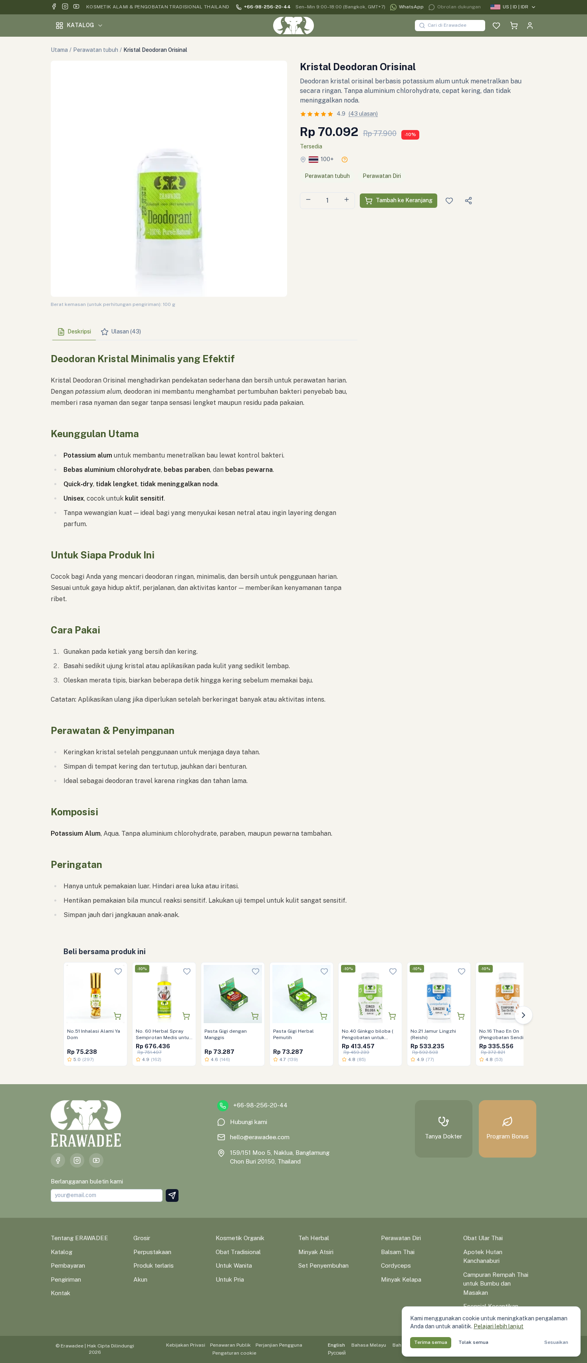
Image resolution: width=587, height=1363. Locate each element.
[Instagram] (65, 7)
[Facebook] (54, 7)
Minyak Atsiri (315, 1252)
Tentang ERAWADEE (79, 1238)
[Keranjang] (514, 25)
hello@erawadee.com (260, 1137)
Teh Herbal (313, 1238)
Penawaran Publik (230, 1345)
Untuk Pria (230, 1279)
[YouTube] (76, 7)
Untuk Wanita (234, 1265)
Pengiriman (66, 1279)
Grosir (141, 1238)
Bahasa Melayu (368, 1345)
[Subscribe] (172, 1195)
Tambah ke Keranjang (404, 200)
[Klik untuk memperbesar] (169, 179)
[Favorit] (496, 25)
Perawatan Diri (382, 176)
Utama (59, 50)
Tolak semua (473, 1342)
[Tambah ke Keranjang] (117, 1016)
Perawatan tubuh (95, 50)
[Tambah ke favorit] (118, 971)
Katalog (80, 25)
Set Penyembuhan (323, 1265)
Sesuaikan (556, 1342)
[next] (523, 1015)
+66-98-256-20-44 (267, 7)
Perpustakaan (152, 1252)
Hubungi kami (248, 1121)
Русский (337, 1353)
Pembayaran (68, 1265)
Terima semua (430, 1342)
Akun (140, 1279)
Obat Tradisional (238, 1252)
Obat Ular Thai (483, 1238)
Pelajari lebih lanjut (499, 1326)
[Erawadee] (293, 25)
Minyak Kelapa (401, 1279)
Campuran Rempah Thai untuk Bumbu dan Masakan (495, 1283)
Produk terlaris (153, 1265)
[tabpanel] (204, 635)
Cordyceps (396, 1265)
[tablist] (204, 332)
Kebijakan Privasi (185, 1345)
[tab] (74, 331)
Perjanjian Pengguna (279, 1345)
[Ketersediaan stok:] (344, 159)
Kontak (60, 1293)
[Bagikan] (468, 200)
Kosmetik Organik (240, 1238)
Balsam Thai (397, 1252)
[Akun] (530, 25)
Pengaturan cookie (234, 1353)
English (336, 1345)
